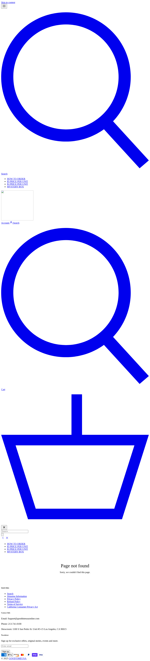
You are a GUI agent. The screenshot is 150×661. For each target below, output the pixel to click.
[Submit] (2, 534)
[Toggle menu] (4, 6)
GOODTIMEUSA (17, 658)
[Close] (4, 527)
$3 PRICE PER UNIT (17, 184)
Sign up (5, 651)
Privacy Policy (14, 599)
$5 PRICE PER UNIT (17, 181)
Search (10, 593)
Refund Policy (13, 601)
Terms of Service (15, 604)
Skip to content (8, 2)
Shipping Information (17, 596)
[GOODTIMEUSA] (17, 219)
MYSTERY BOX (15, 186)
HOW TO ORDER (16, 179)
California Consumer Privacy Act (22, 607)
